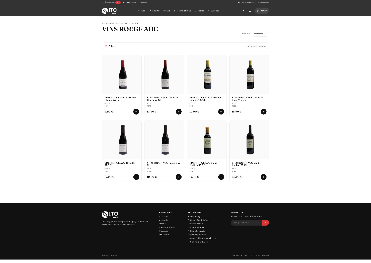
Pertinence (258, 34)
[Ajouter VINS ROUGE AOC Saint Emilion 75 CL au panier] (264, 177)
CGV (251, 255)
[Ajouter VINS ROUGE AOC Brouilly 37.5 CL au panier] (136, 177)
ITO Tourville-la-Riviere (198, 242)
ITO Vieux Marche (196, 227)
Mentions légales (240, 255)
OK (265, 222)
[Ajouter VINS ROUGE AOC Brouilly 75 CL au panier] (179, 177)
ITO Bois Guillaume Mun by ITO (202, 238)
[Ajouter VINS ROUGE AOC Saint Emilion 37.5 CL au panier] (221, 177)
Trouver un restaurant (246, 3)
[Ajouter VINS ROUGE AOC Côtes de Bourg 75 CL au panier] (264, 112)
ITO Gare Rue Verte (196, 231)
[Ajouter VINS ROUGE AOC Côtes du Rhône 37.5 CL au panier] (136, 112)
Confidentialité (262, 255)
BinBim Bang (194, 216)
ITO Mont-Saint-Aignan (198, 220)
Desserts (199, 10)
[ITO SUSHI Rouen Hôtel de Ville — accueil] (109, 11)
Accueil (142, 10)
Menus (166, 10)
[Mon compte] (243, 11)
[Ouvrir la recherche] (250, 11)
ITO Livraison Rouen (197, 234)
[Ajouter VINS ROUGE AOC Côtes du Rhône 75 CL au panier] (179, 112)
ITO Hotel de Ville (195, 224)
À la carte (154, 10)
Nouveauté (213, 10)
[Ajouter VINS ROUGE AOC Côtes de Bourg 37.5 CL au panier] (221, 112)
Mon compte (263, 3)
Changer (143, 3)
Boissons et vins (182, 10)
